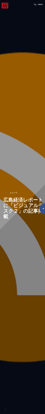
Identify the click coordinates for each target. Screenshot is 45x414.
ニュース (13, 193)
